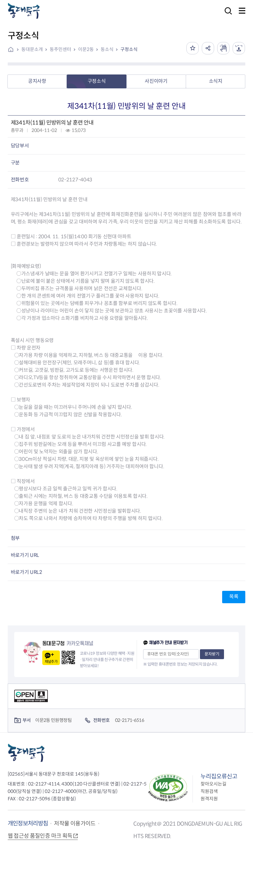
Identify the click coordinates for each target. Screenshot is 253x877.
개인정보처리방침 (28, 823)
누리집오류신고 (219, 776)
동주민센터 (60, 49)
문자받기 (212, 654)
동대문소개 (32, 49)
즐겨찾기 (192, 48)
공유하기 (208, 48)
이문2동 (86, 49)
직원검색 (209, 791)
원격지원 (209, 799)
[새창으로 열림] (223, 48)
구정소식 (129, 49)
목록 (233, 596)
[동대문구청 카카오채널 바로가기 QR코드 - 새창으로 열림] (68, 657)
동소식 (107, 49)
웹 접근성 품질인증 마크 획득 (40, 836)
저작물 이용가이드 (74, 823)
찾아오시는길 (213, 784)
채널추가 (51, 661)
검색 (226, 15)
